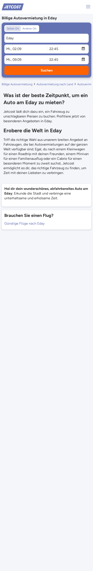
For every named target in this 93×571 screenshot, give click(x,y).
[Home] (13, 7)
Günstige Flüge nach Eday (24, 223)
